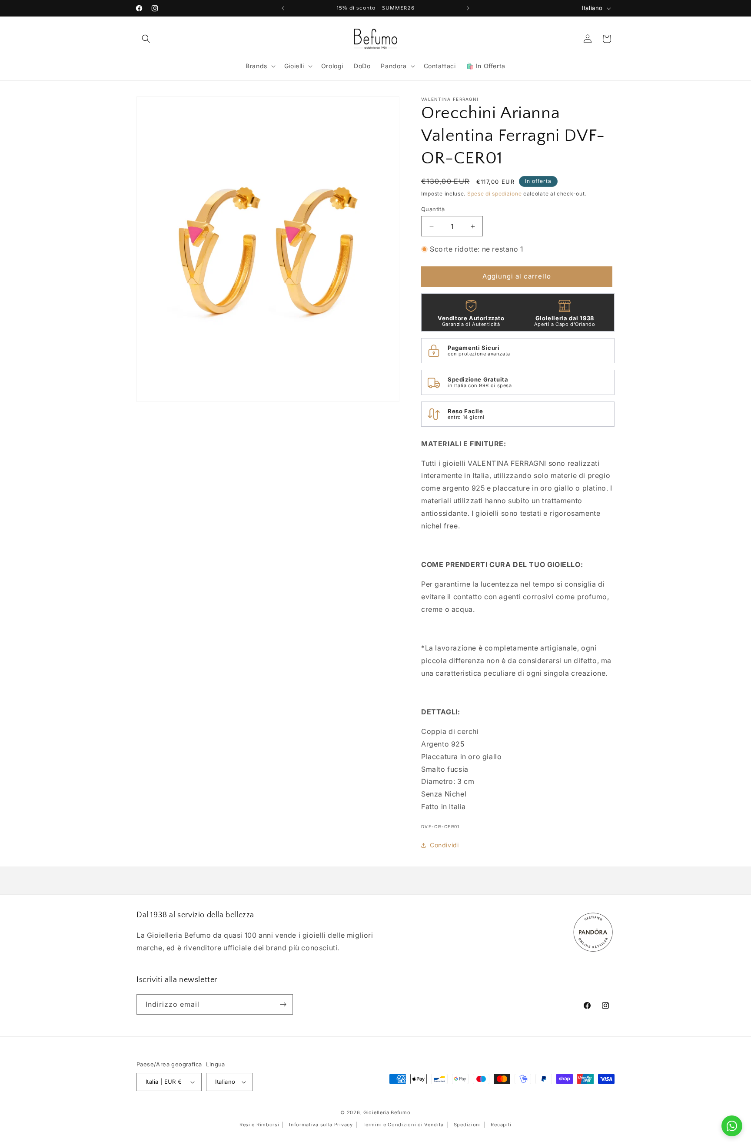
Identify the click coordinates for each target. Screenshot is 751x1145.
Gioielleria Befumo (387, 1112)
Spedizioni (467, 1125)
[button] (146, 38)
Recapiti (501, 1125)
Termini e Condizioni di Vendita (403, 1125)
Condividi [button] (444, 845)
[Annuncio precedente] (282, 8)
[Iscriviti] (282, 1004)
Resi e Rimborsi (259, 1125)
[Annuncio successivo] (468, 8)
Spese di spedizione (494, 193)
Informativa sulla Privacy (321, 1125)
